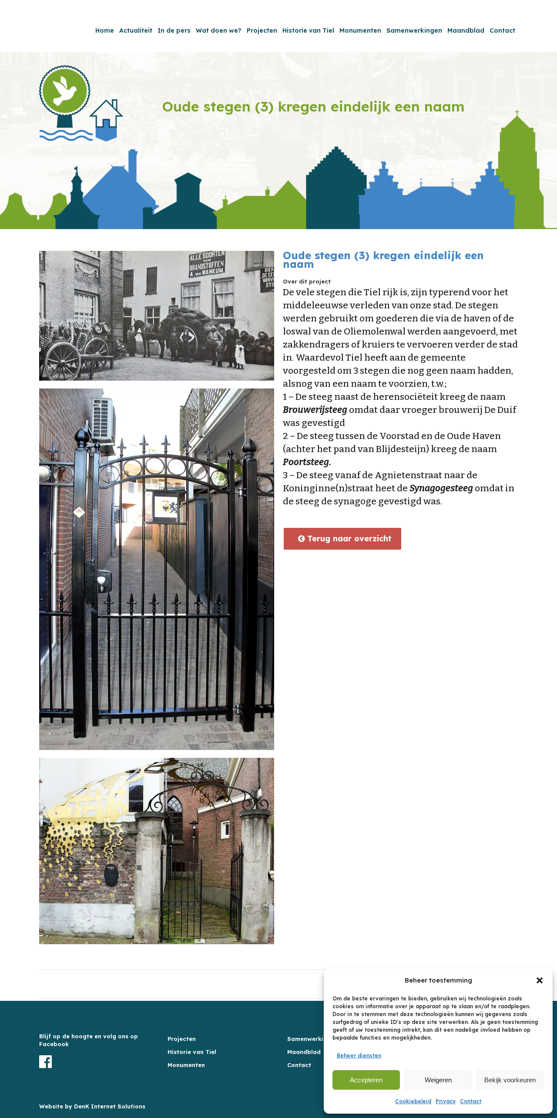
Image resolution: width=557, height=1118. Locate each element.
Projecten (182, 1038)
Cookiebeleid (413, 1101)
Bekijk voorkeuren (510, 1080)
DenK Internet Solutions (109, 1106)
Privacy (446, 1101)
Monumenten (186, 1064)
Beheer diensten (359, 1055)
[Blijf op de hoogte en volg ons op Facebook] (95, 1061)
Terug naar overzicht (348, 539)
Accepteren (366, 1080)
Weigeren (438, 1080)
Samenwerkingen (312, 1038)
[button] (539, 980)
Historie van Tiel (192, 1051)
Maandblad (304, 1051)
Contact (470, 1101)
